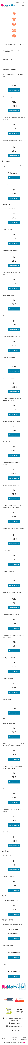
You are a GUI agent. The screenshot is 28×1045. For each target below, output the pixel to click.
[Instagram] (26, 2)
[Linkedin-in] (24, 2)
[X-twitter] (12, 1030)
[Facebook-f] (8, 1030)
